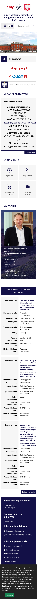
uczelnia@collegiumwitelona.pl (19, 122)
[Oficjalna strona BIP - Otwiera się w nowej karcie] (10, 7)
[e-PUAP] (18, 76)
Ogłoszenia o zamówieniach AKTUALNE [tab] (18, 291)
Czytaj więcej (31, 152)
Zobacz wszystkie (29, 492)
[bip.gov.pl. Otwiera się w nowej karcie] (18, 68)
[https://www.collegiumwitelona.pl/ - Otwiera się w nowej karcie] (19, 7)
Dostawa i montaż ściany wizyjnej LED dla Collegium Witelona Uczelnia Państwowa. (27, 305)
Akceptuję (10, 595)
